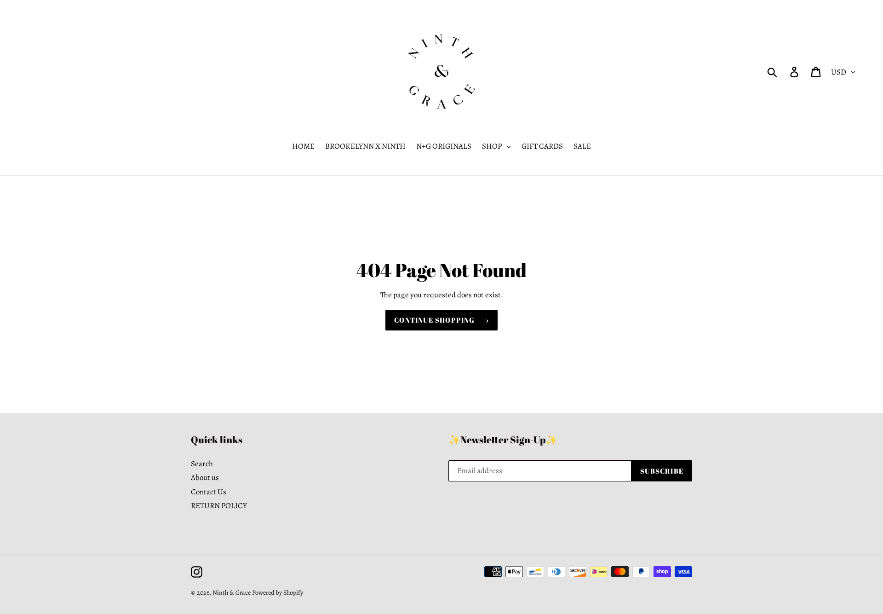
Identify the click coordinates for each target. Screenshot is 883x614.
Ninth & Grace (231, 592)
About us (205, 477)
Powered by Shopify (277, 592)
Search (202, 463)
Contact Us (208, 492)
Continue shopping (434, 319)
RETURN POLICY (219, 505)
